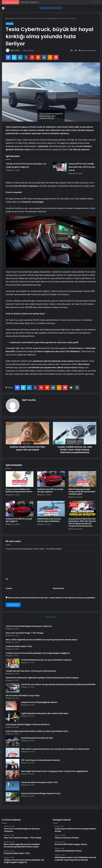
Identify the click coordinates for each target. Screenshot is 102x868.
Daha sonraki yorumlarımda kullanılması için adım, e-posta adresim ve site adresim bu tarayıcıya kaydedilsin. (51, 598)
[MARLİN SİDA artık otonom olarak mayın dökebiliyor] (51, 509)
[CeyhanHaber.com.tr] (51, 8)
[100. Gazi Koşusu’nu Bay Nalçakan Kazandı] (12, 763)
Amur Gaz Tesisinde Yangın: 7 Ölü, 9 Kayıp (24, 633)
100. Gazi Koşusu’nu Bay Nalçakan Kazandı (40, 760)
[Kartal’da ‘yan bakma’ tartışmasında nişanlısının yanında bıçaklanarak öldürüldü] (12, 688)
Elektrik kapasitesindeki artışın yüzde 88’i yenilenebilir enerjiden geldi (82, 491)
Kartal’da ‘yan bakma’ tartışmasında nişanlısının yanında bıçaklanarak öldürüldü (58, 684)
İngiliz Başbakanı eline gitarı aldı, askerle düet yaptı (44, 713)
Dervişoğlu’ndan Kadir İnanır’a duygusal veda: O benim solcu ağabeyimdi (54, 771)
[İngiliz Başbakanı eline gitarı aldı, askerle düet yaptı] (12, 716)
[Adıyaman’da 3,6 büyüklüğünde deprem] (12, 705)
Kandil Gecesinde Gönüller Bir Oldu (37, 738)
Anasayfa (11, 18)
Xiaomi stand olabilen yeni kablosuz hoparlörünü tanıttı (19, 490)
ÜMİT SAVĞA (15, 50)
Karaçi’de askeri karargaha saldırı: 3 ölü (39, 782)
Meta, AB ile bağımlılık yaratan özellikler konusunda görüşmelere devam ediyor (50, 2)
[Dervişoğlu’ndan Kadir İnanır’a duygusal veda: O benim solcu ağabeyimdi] (12, 774)
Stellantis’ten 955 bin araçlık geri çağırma (19, 520)
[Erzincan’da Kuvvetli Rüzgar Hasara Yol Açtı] (12, 797)
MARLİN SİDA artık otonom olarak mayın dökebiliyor (49, 520)
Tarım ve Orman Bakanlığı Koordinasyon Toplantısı (29, 626)
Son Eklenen (51, 617)
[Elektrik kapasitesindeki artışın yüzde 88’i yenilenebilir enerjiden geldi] (82, 479)
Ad (7, 579)
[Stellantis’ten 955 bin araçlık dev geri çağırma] (51, 479)
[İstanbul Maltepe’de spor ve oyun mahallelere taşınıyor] (12, 663)
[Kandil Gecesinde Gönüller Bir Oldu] (12, 741)
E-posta (9, 588)
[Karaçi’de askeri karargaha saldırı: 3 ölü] (12, 785)
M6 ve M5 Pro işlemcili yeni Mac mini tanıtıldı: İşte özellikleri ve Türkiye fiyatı (55, 749)
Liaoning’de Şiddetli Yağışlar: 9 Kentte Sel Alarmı (28, 724)
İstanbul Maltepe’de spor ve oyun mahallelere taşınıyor (46, 660)
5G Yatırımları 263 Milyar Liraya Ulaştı (23, 695)
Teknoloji (19, 18)
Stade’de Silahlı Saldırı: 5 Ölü (19, 646)
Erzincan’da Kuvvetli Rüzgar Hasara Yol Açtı (41, 793)
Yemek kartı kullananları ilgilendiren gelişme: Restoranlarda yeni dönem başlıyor (42, 677)
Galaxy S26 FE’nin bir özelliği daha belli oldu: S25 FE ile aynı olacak (81, 167)
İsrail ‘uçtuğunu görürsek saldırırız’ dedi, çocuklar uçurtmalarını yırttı (37, 731)
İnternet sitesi (58, 588)
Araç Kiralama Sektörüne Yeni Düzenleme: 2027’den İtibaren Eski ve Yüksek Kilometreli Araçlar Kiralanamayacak (82, 522)
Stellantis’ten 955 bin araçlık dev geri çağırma (50, 490)
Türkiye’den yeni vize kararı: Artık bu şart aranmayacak (31, 671)
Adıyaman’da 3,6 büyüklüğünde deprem (39, 702)
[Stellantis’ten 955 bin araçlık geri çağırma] (19, 509)
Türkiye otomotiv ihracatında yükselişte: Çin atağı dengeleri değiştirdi (38, 653)
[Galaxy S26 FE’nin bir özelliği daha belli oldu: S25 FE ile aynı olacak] (60, 166)
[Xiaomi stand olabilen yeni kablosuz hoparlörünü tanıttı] (19, 479)
